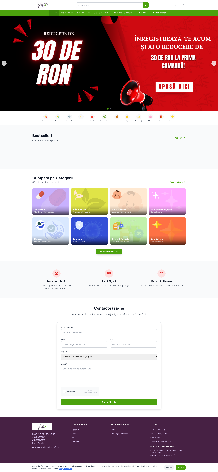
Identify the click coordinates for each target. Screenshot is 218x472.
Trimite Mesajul (109, 402)
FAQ (73, 437)
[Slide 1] (108, 109)
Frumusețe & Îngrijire (123, 13)
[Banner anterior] (4, 63)
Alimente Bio (82, 13)
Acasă (54, 13)
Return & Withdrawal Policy (161, 441)
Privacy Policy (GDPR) (159, 434)
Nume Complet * (67, 327)
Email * (63, 339)
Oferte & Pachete (159, 13)
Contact (75, 434)
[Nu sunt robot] (64, 391)
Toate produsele (176, 182)
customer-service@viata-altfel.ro (45, 447)
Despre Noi (76, 430)
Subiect (64, 352)
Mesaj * (64, 364)
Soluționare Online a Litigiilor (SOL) (162, 455)
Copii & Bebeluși (101, 13)
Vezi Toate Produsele (109, 251)
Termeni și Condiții (157, 430)
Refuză (169, 467)
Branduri (142, 13)
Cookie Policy (155, 437)
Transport (76, 441)
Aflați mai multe (65, 469)
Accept (181, 467)
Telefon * (113, 339)
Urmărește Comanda (119, 434)
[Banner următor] (213, 63)
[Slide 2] (110, 108)
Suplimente (66, 13)
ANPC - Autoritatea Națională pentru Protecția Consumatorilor (166, 451)
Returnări (114, 430)
